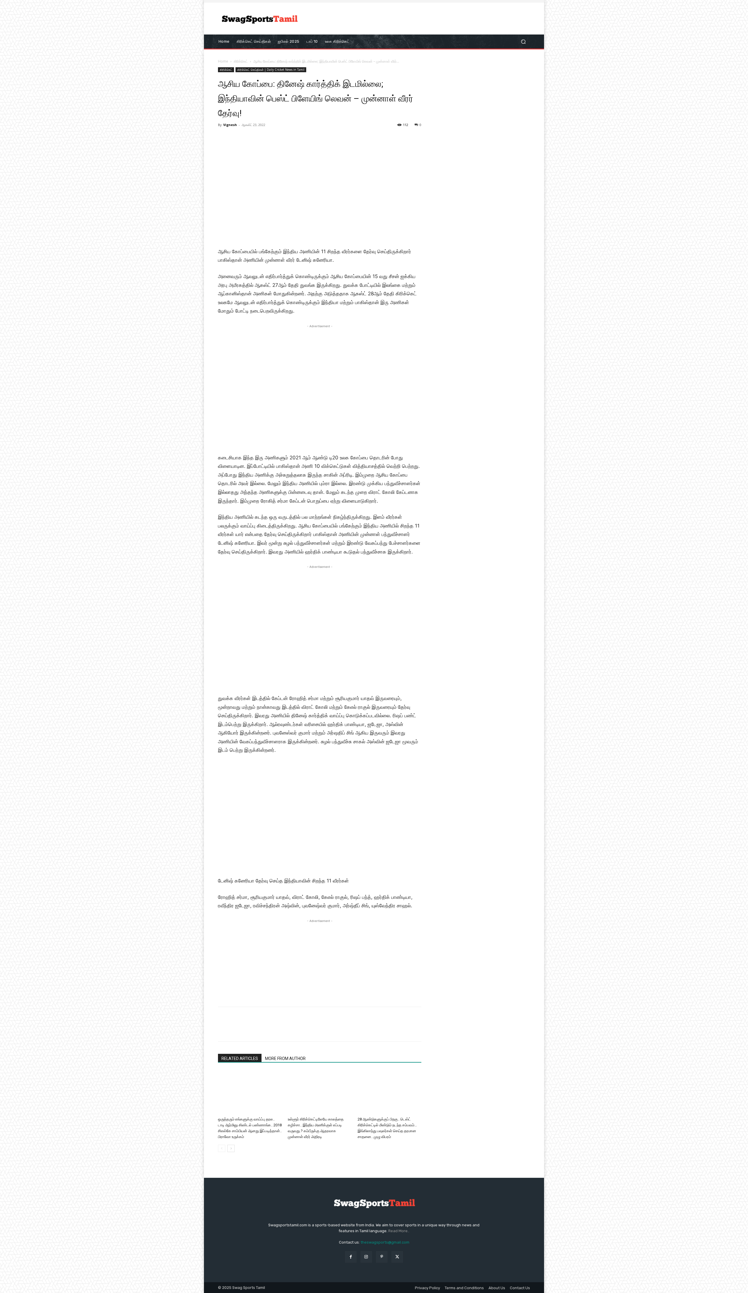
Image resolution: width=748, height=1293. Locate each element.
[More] (278, 1029)
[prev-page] (221, 1148)
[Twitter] (237, 1029)
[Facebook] (224, 1029)
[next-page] (231, 1148)
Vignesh (230, 125)
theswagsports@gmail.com (385, 1242)
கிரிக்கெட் (241, 61)
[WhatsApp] (264, 1029)
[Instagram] (366, 1257)
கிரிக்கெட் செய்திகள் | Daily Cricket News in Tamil (270, 70)
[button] (523, 41)
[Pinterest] (251, 1029)
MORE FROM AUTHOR (285, 1058)
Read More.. (398, 1231)
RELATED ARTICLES (239, 1058)
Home (223, 61)
